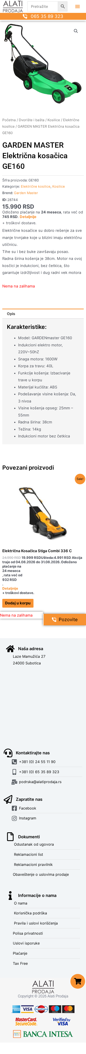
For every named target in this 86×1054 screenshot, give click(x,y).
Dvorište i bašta (31, 120)
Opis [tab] (11, 313)
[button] (77, 6)
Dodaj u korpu (18, 603)
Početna (9, 120)
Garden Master (26, 193)
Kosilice (53, 120)
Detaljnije (28, 216)
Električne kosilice (35, 186)
